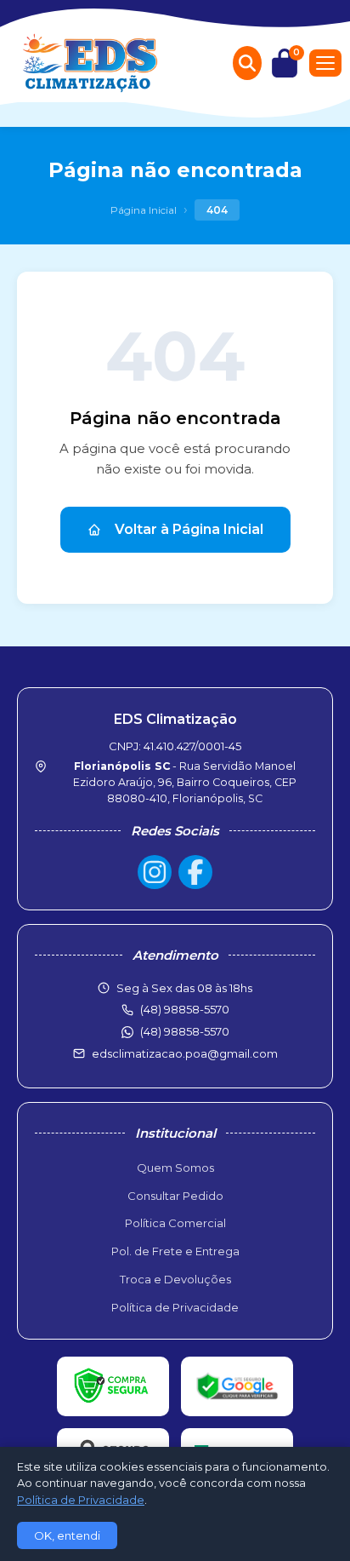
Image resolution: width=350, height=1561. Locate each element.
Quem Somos (175, 1167)
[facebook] (195, 872)
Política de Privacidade (175, 1307)
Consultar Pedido (175, 1195)
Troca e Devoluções (175, 1279)
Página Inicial (143, 210)
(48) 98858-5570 (184, 1031)
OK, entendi (67, 1535)
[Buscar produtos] (247, 63)
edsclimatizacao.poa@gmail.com (185, 1053)
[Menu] (325, 63)
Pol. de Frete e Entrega (175, 1251)
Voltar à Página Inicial (189, 529)
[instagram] (155, 872)
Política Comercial (175, 1223)
